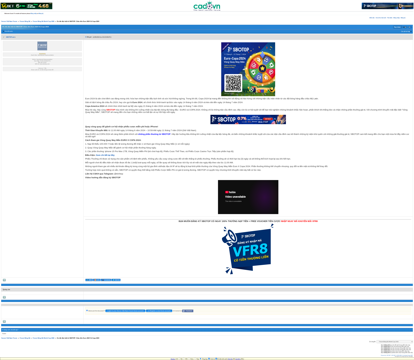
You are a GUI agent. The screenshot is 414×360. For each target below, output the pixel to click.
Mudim (173, 359)
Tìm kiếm (389, 17)
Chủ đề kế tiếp (405, 31)
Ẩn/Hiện (237, 359)
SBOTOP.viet (10, 37)
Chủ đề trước (8, 31)
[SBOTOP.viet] (42, 50)
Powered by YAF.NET (386, 355)
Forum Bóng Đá (25, 21)
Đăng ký (41, 13)
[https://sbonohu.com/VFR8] (248, 275)
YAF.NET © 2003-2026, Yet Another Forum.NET (402, 355)
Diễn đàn (372, 17)
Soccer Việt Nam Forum (9, 21)
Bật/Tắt (230, 359)
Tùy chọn (397, 27)
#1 (86, 37)
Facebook (189, 311)
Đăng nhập (34, 13)
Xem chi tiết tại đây (105, 155)
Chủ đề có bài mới (381, 17)
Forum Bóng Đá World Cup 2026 (43, 21)
